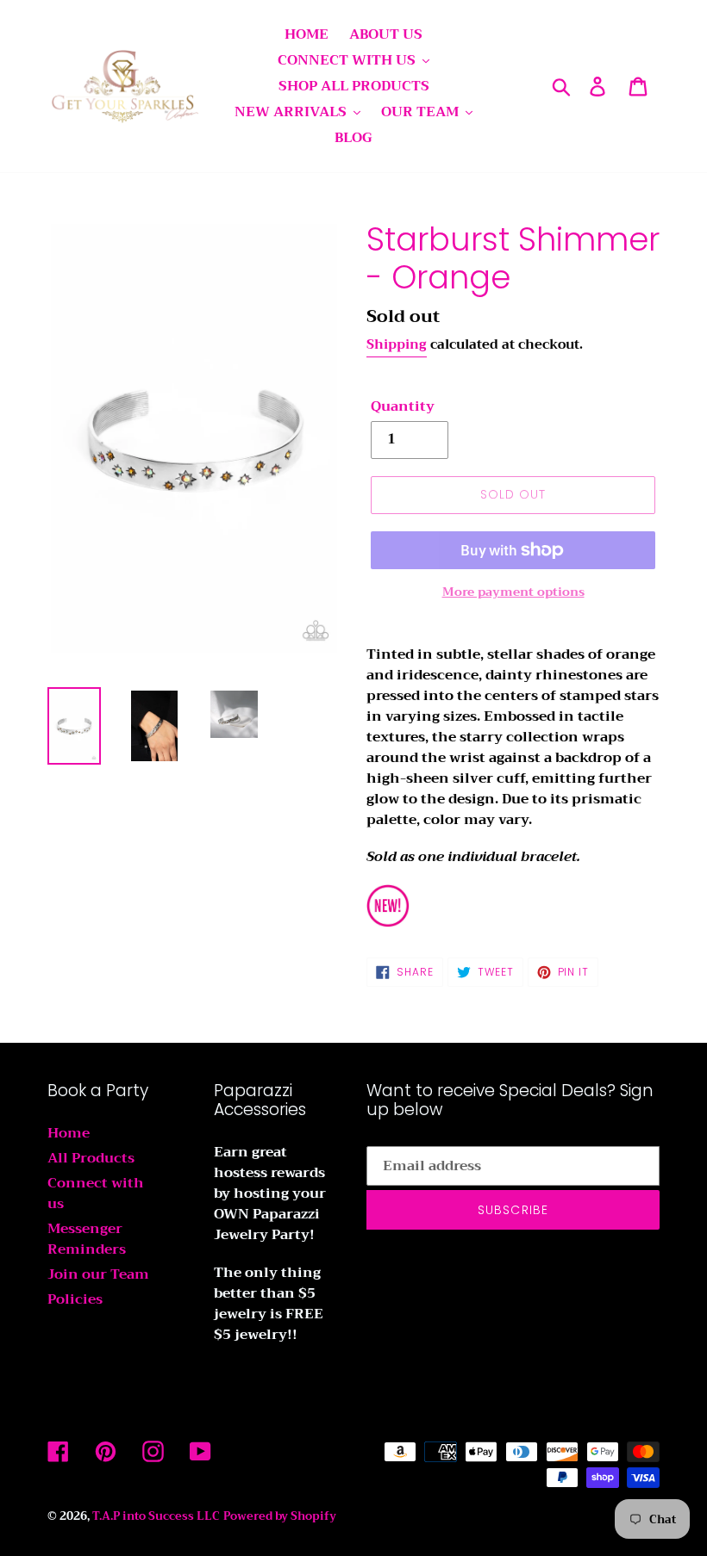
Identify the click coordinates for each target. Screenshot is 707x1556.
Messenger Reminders (86, 1239)
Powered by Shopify (279, 1516)
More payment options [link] (513, 592)
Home (68, 1133)
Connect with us (95, 1193)
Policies (75, 1299)
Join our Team (98, 1274)
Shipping (396, 344)
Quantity (403, 406)
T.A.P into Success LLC (156, 1516)
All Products (91, 1158)
